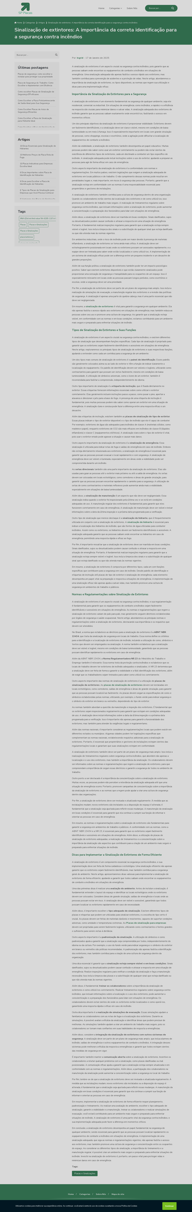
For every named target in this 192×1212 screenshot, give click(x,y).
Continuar (169, 1206)
